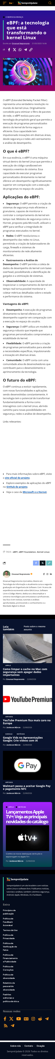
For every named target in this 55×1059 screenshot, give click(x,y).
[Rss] (6, 1025)
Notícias (22, 807)
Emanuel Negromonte (20, 44)
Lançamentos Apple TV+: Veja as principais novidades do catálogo (27, 817)
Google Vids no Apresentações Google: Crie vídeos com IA (23, 739)
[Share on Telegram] (25, 49)
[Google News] (26, 1018)
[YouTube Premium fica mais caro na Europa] (27, 699)
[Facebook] (44, 574)
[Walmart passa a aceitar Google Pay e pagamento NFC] (27, 765)
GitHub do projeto (16, 486)
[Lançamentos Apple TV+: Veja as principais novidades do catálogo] (27, 838)
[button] (5, 3)
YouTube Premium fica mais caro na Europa (27, 722)
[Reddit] (40, 1018)
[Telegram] (46, 1018)
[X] (11, 1018)
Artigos (9, 717)
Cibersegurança (14, 17)
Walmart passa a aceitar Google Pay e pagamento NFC (26, 787)
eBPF (15, 552)
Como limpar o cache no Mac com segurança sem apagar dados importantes (25, 672)
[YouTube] (19, 1018)
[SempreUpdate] (27, 3)
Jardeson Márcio (16, 861)
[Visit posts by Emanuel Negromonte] (6, 574)
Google (9, 734)
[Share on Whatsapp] (19, 49)
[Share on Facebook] (9, 49)
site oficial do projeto (17, 477)
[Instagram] (47, 574)
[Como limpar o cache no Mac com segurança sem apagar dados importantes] (27, 648)
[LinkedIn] (51, 574)
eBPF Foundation (27, 552)
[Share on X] (14, 49)
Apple (11, 807)
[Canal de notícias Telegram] (12, 1025)
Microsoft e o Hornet (35, 492)
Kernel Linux (43, 552)
